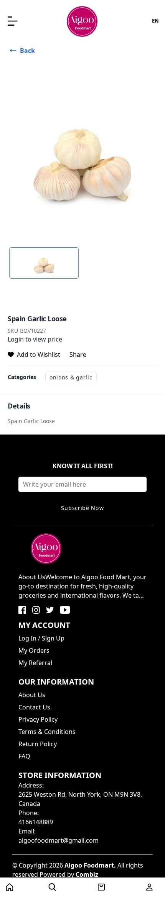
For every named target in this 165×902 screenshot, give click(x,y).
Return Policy (37, 744)
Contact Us (34, 707)
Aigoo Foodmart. (90, 865)
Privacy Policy (38, 719)
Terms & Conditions (47, 731)
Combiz (87, 874)
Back (27, 50)
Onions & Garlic (71, 377)
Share (77, 354)
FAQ (24, 756)
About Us (31, 695)
